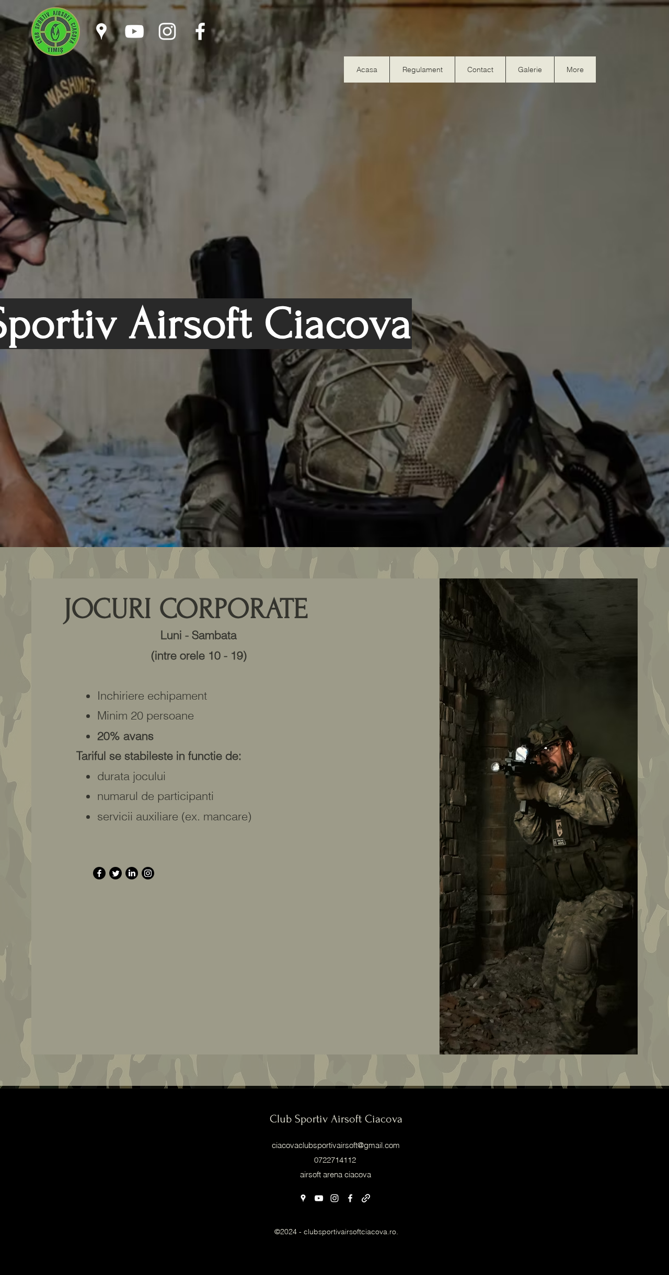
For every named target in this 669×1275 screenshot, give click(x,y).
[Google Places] (101, 31)
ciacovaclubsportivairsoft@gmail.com (336, 1145)
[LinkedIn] (131, 873)
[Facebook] (200, 31)
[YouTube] (134, 31)
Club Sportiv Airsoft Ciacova (336, 1118)
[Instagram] (167, 31)
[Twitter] (115, 873)
